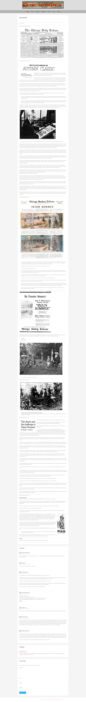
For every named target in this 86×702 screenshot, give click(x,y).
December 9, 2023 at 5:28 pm (26, 573)
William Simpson (25, 630)
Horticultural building (49, 413)
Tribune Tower (34, 141)
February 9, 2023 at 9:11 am (26, 553)
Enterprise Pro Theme (45, 699)
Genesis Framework (53, 699)
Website (20, 687)
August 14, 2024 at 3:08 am (26, 608)
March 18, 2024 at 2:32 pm (25, 593)
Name (20, 678)
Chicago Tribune (21, 23)
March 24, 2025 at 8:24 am (25, 617)
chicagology (43, 5)
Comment (21, 667)
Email (20, 682)
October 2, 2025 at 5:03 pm (26, 631)
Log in (62, 699)
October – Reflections (22, 651)
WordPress (59, 699)
